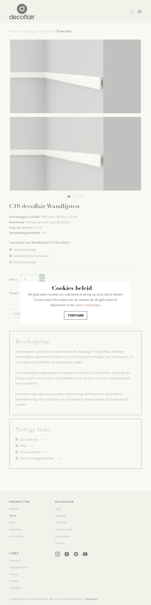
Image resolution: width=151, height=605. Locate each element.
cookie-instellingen (87, 305)
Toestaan (76, 315)
